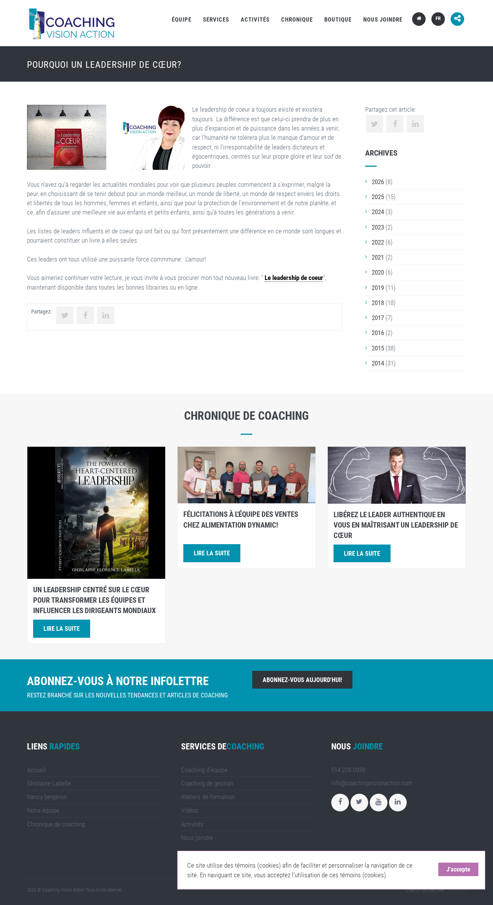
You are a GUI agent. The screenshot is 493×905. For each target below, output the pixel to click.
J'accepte (458, 869)
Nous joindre (382, 19)
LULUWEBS (456, 890)
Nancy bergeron (47, 797)
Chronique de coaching (56, 824)
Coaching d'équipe (204, 770)
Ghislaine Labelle (49, 783)
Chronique (297, 19)
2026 (378, 182)
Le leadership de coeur (294, 278)
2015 (378, 348)
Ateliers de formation (208, 797)
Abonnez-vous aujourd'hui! (302, 680)
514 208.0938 (348, 770)
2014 (378, 363)
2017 (378, 318)
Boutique (338, 19)
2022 (378, 242)
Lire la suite (62, 628)
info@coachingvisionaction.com (372, 783)
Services (216, 19)
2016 (378, 333)
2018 (378, 303)
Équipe (181, 19)
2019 (378, 288)
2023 (378, 227)
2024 (378, 212)
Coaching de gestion (207, 783)
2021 (378, 257)
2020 (378, 272)
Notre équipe (43, 810)
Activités (255, 19)
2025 (378, 197)
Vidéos (189, 810)
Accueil (36, 770)
